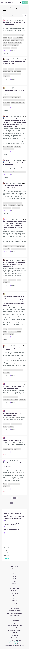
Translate (24, 20)
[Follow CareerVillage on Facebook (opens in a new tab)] (11, 642)
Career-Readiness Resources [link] (14, 625)
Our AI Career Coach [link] (14, 586)
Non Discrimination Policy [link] (14, 640)
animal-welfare (15, 208)
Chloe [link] (7, 20)
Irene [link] (7, 384)
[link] (14, 37)
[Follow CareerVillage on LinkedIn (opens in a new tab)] (14, 642)
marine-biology (14, 40)
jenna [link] (7, 183)
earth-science (17, 483)
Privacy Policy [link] (14, 637)
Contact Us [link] (14, 583)
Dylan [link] (7, 460)
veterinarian (11, 68)
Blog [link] (14, 578)
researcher (10, 331)
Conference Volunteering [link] (14, 620)
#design (6, 547)
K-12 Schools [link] (14, 603)
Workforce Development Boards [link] (14, 613)
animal (16, 399)
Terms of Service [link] (14, 635)
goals (16, 74)
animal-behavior (14, 45)
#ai (5, 544)
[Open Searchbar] (21, 2)
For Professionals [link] (14, 593)
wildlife (5, 42)
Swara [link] (7, 116)
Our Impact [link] (15, 571)
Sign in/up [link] (25, 2)
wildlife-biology (14, 171)
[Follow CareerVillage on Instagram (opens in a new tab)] (18, 642)
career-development (18, 37)
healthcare (5, 97)
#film (6, 552)
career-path (10, 35)
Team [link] (14, 573)
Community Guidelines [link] (14, 630)
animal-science (12, 205)
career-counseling (19, 35)
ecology (19, 279)
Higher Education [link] (14, 608)
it (3, 171)
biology (5, 279)
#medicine (7, 555)
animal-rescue (6, 47)
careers (5, 37)
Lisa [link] (6, 345)
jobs (4, 146)
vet (23, 102)
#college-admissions (9, 550)
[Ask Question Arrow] (21, 15)
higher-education (12, 329)
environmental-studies (8, 149)
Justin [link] (7, 219)
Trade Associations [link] (14, 615)
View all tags (6, 558)
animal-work (6, 45)
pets (20, 74)
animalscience (18, 42)
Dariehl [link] (7, 160)
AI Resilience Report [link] (14, 628)
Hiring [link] (14, 576)
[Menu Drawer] (2, 2)
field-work (5, 334)
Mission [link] (14, 568)
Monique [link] (7, 59)
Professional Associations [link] (14, 618)
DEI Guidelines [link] (14, 633)
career (4, 35)
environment (10, 146)
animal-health (6, 40)
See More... (6, 535)
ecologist (12, 334)
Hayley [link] (7, 438)
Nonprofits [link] (14, 605)
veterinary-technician (8, 74)
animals (10, 37)
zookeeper (10, 42)
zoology (22, 40)
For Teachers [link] (14, 596)
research (20, 329)
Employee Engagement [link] (15, 610)
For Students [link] (14, 591)
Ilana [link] (7, 260)
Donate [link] (15, 598)
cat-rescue (13, 47)
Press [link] (14, 581)
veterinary (18, 68)
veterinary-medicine (8, 71)
